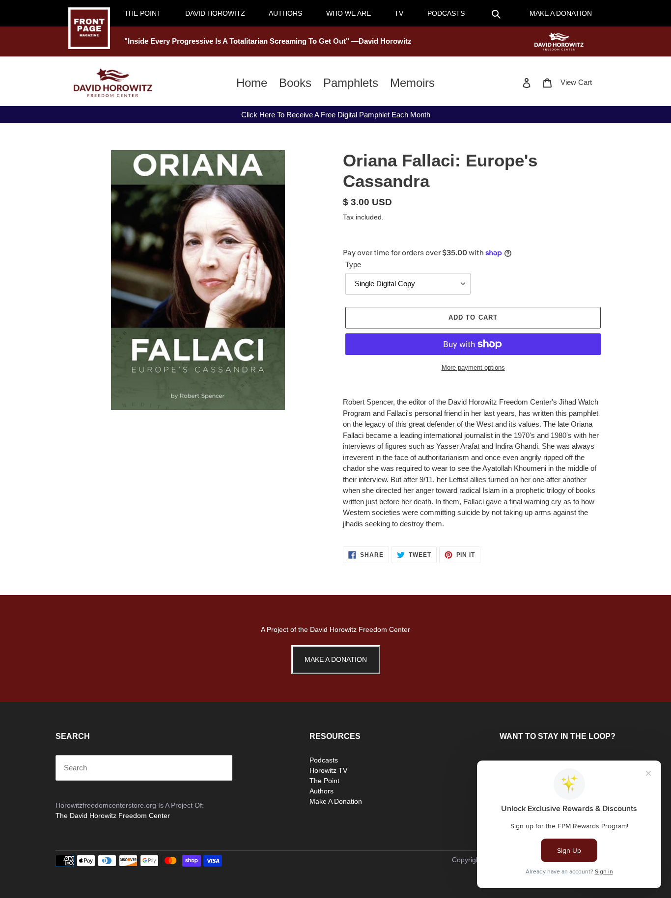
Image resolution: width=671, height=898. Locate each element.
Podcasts (323, 760)
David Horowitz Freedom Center (360, 629)
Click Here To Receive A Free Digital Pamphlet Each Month (335, 114)
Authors (321, 791)
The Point (324, 781)
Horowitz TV (328, 770)
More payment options (473, 367)
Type (353, 264)
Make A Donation (336, 659)
